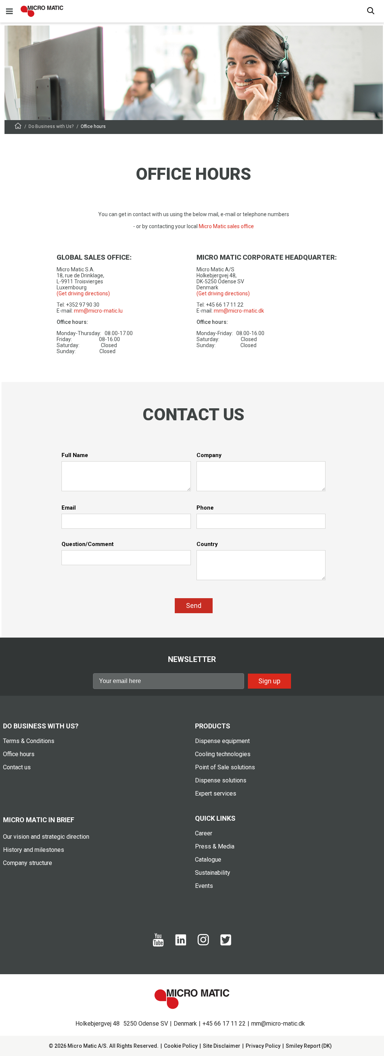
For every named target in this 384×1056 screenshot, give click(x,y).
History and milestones (33, 849)
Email (69, 507)
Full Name (75, 455)
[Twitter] (225, 944)
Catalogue (208, 859)
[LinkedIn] (180, 944)
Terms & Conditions (28, 741)
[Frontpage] (18, 127)
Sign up (269, 681)
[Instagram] (203, 943)
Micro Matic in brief (38, 820)
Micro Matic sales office (226, 226)
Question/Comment (88, 544)
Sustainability (212, 872)
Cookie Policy (181, 1046)
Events (204, 885)
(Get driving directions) (83, 293)
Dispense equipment (222, 741)
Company (209, 455)
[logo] (42, 11)
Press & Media (214, 846)
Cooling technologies (222, 754)
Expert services (215, 793)
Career (203, 833)
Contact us (17, 767)
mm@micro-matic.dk (239, 311)
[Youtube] (158, 945)
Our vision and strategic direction (46, 836)
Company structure (27, 862)
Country (207, 544)
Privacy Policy (263, 1046)
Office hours (18, 754)
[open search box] (370, 11)
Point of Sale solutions (225, 767)
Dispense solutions (220, 780)
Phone (205, 507)
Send (193, 605)
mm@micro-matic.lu (98, 311)
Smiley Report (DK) (309, 1046)
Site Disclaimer (221, 1046)
